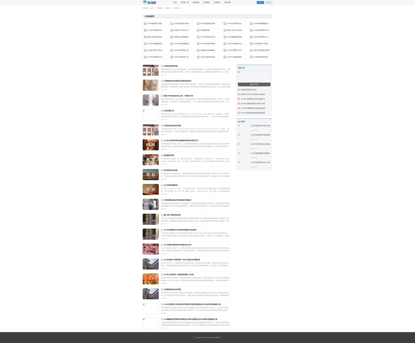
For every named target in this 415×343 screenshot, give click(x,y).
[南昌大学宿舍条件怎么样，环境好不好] (151, 100)
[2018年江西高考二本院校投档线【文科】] (151, 279)
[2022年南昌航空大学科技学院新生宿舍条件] (151, 234)
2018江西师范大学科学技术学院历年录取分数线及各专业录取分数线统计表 (192, 304)
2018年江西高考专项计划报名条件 (209, 57)
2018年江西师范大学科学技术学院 (156, 57)
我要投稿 (260, 2)
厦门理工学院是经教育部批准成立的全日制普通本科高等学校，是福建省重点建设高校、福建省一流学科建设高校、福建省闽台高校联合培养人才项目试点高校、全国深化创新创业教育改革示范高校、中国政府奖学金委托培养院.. (195, 220)
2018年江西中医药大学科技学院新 (235, 23)
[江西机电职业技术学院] (151, 130)
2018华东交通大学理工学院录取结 (182, 23)
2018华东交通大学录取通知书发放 (209, 23)
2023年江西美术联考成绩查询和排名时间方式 (181, 140)
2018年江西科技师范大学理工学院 (252, 103)
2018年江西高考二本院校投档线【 (262, 37)
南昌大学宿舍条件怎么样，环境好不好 (178, 96)
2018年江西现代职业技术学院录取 (235, 43)
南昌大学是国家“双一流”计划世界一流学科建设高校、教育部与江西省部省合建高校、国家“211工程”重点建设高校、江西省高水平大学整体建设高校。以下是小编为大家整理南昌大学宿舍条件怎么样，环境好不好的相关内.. (195, 101)
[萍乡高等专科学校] (151, 175)
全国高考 (168, 8)
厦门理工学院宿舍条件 (172, 215)
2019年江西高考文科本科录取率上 (252, 99)
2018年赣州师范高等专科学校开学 (262, 57)
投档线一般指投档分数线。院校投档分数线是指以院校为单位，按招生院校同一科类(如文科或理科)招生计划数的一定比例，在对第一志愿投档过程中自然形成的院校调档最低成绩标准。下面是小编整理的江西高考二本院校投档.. (195, 280)
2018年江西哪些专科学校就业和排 (252, 108)
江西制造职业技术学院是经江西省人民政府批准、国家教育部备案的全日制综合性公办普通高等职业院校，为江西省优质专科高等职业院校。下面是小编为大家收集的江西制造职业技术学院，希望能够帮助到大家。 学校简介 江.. (195, 295)
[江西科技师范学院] (151, 70)
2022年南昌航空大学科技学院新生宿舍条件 (180, 230)
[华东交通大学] (151, 115)
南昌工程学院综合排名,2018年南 (156, 37)
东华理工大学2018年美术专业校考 (252, 94)
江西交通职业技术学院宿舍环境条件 (177, 200)
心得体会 (217, 2)
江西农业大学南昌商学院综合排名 (182, 37)
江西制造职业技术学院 (172, 289)
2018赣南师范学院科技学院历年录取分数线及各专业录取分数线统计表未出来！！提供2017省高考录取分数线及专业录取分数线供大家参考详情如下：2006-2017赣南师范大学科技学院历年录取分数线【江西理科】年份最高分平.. (195, 325)
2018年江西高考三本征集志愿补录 (182, 50)
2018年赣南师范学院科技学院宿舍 (235, 37)
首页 (175, 2)
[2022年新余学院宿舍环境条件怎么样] (151, 249)
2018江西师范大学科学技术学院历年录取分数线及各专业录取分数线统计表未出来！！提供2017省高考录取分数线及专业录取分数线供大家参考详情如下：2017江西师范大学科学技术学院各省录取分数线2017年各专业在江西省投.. (195, 310)
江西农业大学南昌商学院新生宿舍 (209, 50)
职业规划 (196, 2)
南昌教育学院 (169, 155)
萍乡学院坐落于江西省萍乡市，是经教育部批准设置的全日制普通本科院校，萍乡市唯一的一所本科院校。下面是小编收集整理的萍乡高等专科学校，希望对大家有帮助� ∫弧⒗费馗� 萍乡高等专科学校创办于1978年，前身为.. (195, 176)
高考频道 (159, 8)
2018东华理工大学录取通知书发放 (156, 50)
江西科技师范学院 (171, 66)
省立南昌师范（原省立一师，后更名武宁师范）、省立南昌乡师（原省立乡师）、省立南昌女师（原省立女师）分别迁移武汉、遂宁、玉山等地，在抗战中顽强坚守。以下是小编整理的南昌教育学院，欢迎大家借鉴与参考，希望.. (195, 161)
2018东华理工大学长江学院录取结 (262, 43)
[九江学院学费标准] (151, 189)
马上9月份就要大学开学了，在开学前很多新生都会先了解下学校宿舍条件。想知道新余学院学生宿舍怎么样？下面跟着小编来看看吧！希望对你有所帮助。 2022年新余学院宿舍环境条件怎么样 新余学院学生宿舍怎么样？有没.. (195, 250)
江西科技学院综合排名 (248, 90)
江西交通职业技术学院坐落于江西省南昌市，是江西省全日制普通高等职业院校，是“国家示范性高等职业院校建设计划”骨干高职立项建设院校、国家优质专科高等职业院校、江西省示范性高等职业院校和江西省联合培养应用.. (195, 206)
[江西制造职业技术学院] (151, 294)
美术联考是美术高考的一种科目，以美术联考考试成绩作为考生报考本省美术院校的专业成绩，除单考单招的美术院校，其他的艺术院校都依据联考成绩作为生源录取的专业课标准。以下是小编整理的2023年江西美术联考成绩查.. (195, 146)
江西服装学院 (205, 30)
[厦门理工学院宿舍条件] (151, 219)
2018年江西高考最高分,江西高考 (182, 43)
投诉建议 (268, 2)
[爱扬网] (149, 2)
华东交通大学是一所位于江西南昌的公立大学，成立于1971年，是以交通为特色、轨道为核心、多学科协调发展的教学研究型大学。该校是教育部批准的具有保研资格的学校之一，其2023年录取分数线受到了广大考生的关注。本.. (195, 116)
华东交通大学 (169, 111)
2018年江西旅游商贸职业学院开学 (235, 57)
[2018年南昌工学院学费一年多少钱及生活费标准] (151, 264)
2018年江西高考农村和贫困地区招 (252, 113)
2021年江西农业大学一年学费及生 (209, 37)
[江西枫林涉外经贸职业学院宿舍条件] (151, 85)
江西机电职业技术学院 (172, 125)
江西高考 (177, 8)
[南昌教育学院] (151, 160)
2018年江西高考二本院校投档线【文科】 (179, 274)
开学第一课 (185, 2)
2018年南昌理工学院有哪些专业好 (156, 23)
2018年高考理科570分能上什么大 (262, 30)
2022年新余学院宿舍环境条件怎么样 (177, 245)
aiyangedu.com (211, 337)
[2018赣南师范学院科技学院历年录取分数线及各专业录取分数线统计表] (151, 324)
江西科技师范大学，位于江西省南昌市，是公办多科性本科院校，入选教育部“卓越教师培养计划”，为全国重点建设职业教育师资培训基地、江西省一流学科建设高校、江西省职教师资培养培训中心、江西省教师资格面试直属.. (195, 72)
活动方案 (227, 2)
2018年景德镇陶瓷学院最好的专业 (262, 23)
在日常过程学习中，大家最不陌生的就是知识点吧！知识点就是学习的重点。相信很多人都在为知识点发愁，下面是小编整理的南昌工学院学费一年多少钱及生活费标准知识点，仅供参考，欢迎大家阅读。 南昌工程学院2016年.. (195, 265)
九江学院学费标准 (171, 185)
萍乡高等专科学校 (171, 170)
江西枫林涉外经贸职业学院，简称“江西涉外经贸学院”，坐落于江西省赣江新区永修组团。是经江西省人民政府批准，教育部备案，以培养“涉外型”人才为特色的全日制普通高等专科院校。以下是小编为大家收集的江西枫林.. (195, 86)
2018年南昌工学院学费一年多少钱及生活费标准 (182, 260)
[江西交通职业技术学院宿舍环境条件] (151, 204)
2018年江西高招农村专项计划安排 (156, 43)
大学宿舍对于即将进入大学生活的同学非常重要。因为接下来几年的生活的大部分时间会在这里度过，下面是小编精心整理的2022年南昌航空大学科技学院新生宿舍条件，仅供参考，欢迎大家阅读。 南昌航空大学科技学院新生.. (195, 235)
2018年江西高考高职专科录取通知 (209, 43)
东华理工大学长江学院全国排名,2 (182, 30)
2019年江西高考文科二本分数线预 (156, 30)
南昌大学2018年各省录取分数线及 (235, 30)
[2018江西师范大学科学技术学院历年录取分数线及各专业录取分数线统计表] (151, 309)
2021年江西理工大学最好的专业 (235, 50)
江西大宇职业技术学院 (261, 50)
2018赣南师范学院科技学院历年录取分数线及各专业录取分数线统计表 (190, 319)
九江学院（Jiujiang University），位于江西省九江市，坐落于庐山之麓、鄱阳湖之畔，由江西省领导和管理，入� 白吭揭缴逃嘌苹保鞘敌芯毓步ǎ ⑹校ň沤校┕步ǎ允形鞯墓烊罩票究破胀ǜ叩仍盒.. (195, 191)
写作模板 (206, 2)
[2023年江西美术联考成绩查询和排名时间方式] (151, 145)
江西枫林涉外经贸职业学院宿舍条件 (177, 81)
